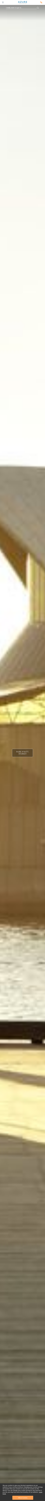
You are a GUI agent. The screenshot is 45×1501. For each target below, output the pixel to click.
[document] (23, 1492)
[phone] (41, 2)
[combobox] (21, 8)
